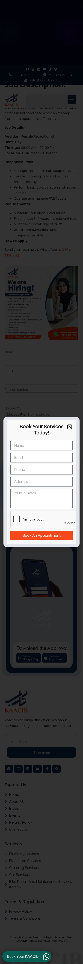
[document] (41, 482)
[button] (69, 427)
